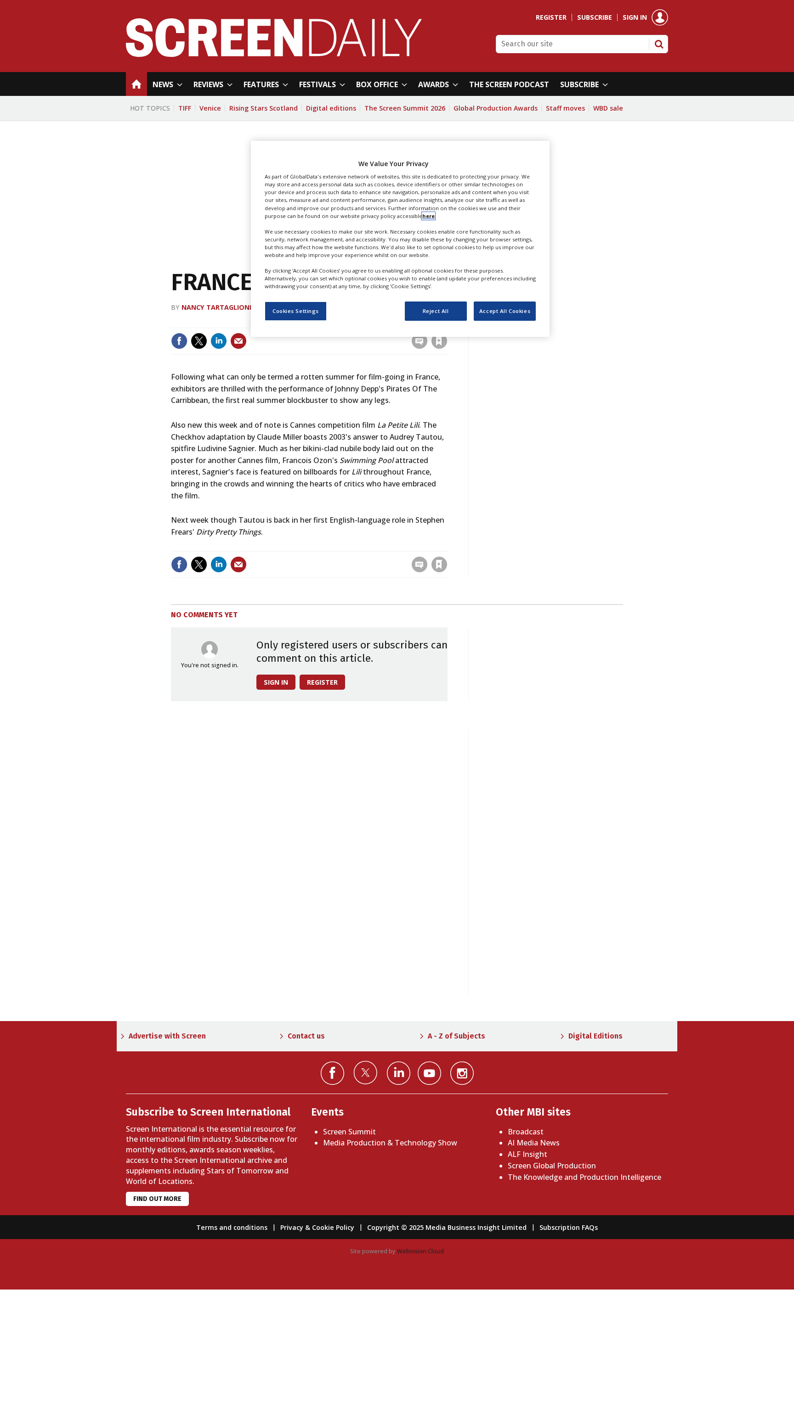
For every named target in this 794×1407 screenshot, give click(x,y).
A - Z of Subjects (456, 1036)
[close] (446, 545)
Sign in (635, 17)
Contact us (306, 1036)
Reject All (436, 310)
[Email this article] (238, 341)
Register (551, 17)
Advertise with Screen (167, 1036)
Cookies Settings (295, 310)
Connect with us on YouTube (429, 1073)
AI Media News (534, 1143)
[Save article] (439, 341)
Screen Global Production (552, 1166)
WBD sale (608, 108)
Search (659, 44)
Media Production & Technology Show (390, 1143)
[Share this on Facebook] (179, 341)
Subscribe (594, 17)
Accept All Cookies (504, 310)
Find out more (157, 1199)
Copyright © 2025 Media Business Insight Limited (447, 1227)
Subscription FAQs (568, 1227)
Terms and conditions (231, 1227)
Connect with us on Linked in (398, 1073)
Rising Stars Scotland (263, 108)
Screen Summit (349, 1132)
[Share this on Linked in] (218, 341)
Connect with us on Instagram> (462, 1073)
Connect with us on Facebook (332, 1073)
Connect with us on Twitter (365, 1072)
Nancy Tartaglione (217, 307)
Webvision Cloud (420, 1251)
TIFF (184, 108)
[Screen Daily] (274, 54)
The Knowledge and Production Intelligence (584, 1177)
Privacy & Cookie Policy (317, 1227)
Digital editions (331, 108)
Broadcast (526, 1132)
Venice (210, 108)
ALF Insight (527, 1154)
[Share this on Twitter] (199, 341)
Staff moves (565, 108)
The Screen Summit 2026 (404, 108)
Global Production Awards (496, 108)
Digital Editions (595, 1036)
